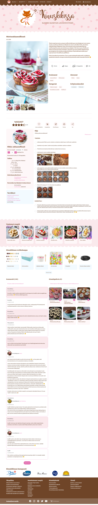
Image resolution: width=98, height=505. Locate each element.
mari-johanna (22, 401)
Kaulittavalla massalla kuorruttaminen (15, 493)
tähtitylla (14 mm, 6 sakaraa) (13, 200)
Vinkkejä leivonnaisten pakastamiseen (15, 491)
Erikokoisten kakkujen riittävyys (14, 486)
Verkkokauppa (33, 1)
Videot (49, 2)
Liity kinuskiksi (52, 482)
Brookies (30, 491)
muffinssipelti (10, 197)
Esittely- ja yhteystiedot (76, 482)
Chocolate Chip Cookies (33, 482)
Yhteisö (42, 2)
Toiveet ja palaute (74, 484)
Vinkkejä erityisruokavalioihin (13, 488)
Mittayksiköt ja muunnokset (13, 482)
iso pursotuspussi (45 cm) (13, 198)
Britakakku (30, 495)
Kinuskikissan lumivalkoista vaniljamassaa (20, 177)
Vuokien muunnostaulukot (12, 484)
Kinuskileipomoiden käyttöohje (56, 489)
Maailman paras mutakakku (34, 485)
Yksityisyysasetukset (75, 488)
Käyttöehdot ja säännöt (54, 484)
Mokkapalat (30, 488)
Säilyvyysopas (9, 489)
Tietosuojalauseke (53, 488)
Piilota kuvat (88, 134)
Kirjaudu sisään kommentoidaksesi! (15, 283)
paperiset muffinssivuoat (13, 195)
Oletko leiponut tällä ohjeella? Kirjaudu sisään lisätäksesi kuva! (64, 283)
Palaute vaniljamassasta (76, 486)
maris (20, 353)
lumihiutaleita (17, 186)
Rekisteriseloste (53, 486)
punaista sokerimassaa (19, 180)
